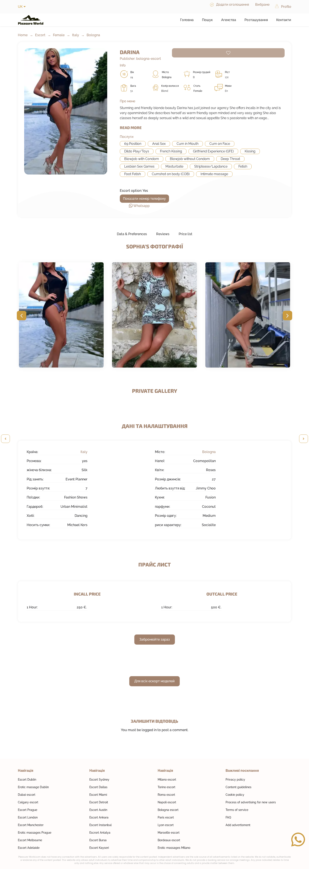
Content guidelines (238, 787)
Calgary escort (28, 802)
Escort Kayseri (99, 847)
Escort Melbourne (30, 840)
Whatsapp (141, 206)
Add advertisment (238, 825)
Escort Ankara (98, 817)
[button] (21, 315)
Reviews (162, 234)
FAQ (228, 817)
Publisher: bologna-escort (140, 59)
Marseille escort (169, 832)
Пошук (207, 20)
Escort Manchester (31, 825)
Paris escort (166, 817)
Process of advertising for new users (251, 802)
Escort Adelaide (29, 847)
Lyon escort (166, 825)
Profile (286, 7)
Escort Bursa (98, 840)
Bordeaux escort (169, 840)
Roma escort (166, 794)
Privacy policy (235, 779)
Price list (185, 234)
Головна (187, 20)
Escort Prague (27, 810)
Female (59, 35)
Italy (75, 35)
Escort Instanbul (100, 825)
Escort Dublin (27, 779)
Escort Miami (98, 794)
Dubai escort (26, 794)
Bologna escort (168, 810)
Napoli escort (167, 802)
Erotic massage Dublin (33, 787)
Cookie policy (235, 794)
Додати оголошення (232, 5)
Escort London (28, 817)
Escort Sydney (99, 779)
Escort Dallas (98, 787)
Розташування (256, 20)
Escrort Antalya (99, 832)
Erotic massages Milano (174, 847)
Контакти (283, 20)
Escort (40, 35)
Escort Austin (98, 810)
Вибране (262, 5)
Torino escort (166, 787)
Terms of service (237, 810)
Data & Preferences (132, 234)
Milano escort (167, 779)
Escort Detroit (98, 802)
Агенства (228, 20)
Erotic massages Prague (34, 832)
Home (23, 35)
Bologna (93, 35)
